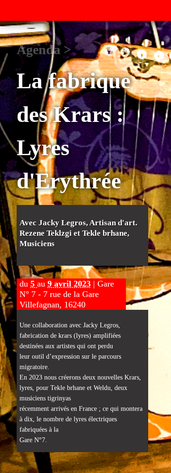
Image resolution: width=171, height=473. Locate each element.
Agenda (38, 49)
